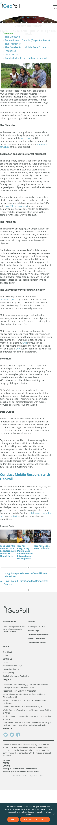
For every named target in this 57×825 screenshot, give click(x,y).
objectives (26, 138)
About (5, 655)
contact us (15, 516)
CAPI (18, 348)
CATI (24, 342)
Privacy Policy (8, 672)
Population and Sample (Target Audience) (27, 40)
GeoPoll (17, 776)
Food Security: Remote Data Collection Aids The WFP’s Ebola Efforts (8, 550)
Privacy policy (35, 819)
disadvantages (7, 299)
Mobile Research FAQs (12, 665)
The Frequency (13, 43)
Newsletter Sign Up (11, 669)
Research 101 (29, 17)
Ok (13, 819)
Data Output (11, 54)
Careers (6, 662)
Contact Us (7, 659)
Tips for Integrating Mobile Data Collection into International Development (25, 552)
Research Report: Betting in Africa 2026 (19, 691)
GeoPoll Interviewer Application (16, 676)
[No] (53, 814)
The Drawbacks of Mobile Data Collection (27, 47)
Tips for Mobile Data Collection (42, 547)
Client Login (8, 652)
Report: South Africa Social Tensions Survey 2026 (24, 706)
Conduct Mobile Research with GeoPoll (26, 58)
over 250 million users (16, 206)
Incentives (10, 50)
